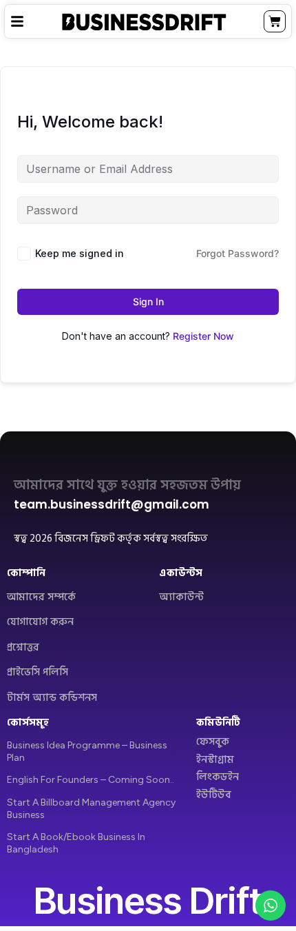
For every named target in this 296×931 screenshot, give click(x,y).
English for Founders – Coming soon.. (90, 780)
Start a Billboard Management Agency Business (91, 809)
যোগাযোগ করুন (40, 622)
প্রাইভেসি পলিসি (37, 672)
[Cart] (275, 21)
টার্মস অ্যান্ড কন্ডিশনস (52, 697)
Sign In (148, 301)
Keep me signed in (79, 253)
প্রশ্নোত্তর (23, 647)
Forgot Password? (237, 253)
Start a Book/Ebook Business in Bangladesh (76, 843)
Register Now (203, 336)
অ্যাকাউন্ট (181, 597)
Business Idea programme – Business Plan (87, 751)
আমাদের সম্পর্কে (41, 597)
